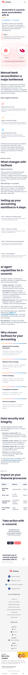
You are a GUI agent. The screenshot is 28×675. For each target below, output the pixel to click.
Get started (17, 542)
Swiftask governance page (11, 460)
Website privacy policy (14, 604)
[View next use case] (24, 559)
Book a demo (10, 543)
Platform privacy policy (14, 607)
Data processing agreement (14, 609)
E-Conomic (15, 20)
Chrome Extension (15, 640)
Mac (15, 629)
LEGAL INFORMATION (14, 594)
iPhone (15, 648)
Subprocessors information (14, 615)
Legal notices (14, 617)
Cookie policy (14, 612)
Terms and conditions (14, 602)
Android (15, 645)
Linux (15, 634)
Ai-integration (6, 20)
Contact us (14, 599)
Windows (15, 632)
